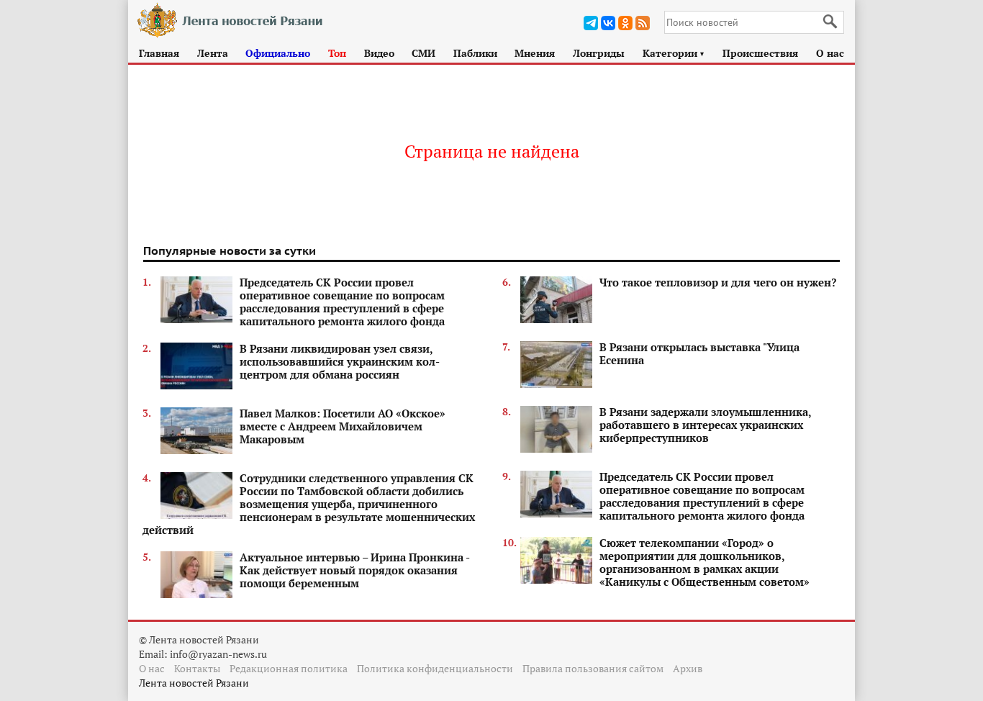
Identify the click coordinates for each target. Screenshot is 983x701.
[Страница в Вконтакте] (608, 23)
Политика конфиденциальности (435, 668)
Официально (277, 53)
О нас (830, 53)
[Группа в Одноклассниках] (625, 23)
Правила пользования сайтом (592, 668)
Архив (687, 668)
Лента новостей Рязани (194, 682)
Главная (159, 53)
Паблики (475, 53)
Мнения (535, 53)
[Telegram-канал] (591, 23)
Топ (337, 53)
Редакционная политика (289, 668)
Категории (674, 53)
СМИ (423, 53)
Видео (379, 53)
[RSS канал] (642, 23)
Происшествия (760, 53)
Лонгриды (599, 53)
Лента (212, 53)
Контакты (197, 668)
